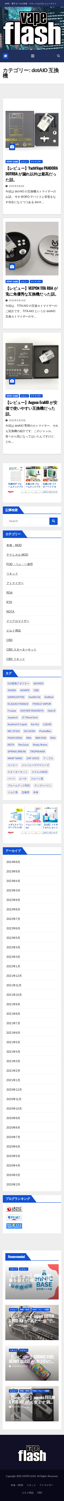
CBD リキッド (15, 659)
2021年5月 (13, 1042)
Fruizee (12, 710)
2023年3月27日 (20, 1407)
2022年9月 (13, 899)
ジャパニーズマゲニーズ (35, 765)
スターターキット (18, 771)
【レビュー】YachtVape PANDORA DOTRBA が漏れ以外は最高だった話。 (32, 173)
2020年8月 (13, 1127)
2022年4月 (13, 947)
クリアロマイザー (18, 621)
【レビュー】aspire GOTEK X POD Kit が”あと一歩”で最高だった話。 (31, 1320)
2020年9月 (13, 1118)
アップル (48, 758)
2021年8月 (13, 1013)
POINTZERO (15, 737)
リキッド (12, 573)
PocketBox (45, 731)
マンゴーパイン (43, 785)
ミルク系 (13, 792)
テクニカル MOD (17, 554)
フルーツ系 (37, 778)
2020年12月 (14, 1089)
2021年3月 (13, 1061)
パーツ (11, 778)
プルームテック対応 (19, 785)
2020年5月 (13, 1156)
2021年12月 (14, 975)
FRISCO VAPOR (42, 703)
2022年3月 (13, 956)
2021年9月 (13, 1004)
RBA (28, 737)
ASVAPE (25, 690)
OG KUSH (29, 731)
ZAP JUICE (32, 758)
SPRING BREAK (17, 751)
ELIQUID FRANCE (18, 703)
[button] (58, 55)
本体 (35, 792)
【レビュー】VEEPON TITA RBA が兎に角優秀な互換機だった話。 (32, 291)
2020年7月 (13, 1137)
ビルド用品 (13, 630)
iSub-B (51, 710)
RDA (9, 592)
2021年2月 (13, 1070)
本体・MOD (14, 545)
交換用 (25, 792)
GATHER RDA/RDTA (32, 710)
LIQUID (47, 724)
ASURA (12, 690)
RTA (9, 602)
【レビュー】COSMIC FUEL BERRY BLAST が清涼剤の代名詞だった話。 (31, 1361)
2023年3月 (13, 890)
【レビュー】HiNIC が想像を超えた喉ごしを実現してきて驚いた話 (32, 1279)
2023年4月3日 (20, 1366)
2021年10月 (14, 994)
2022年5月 (13, 937)
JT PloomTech (30, 717)
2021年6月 (13, 1032)
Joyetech (13, 717)
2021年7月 (13, 1023)
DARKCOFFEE (16, 697)
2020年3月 (13, 1175)
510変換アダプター (18, 683)
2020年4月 (13, 1165)
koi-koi (35, 724)
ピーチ (23, 778)
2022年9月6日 (16, 186)
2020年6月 (13, 1146)
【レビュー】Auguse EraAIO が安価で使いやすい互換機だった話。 (31, 407)
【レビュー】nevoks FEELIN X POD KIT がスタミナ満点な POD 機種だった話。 (32, 1401)
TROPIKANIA (37, 751)
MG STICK (14, 731)
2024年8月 (13, 862)
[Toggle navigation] (33, 56)
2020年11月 (14, 1099)
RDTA (10, 611)
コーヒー (13, 765)
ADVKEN (38, 683)
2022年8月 (13, 909)
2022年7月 (13, 918)
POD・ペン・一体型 (19, 564)
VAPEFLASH (29, 1476)
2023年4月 (13, 880)
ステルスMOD (39, 771)
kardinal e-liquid (17, 724)
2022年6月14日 (17, 300)
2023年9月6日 (20, 1325)
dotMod (48, 697)
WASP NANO (15, 758)
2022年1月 (13, 966)
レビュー (24, 161)
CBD (9, 640)
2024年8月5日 (20, 1285)
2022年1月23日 (17, 420)
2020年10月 (14, 1108)
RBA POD (40, 737)
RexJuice (23, 744)
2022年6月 (13, 928)
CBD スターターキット (21, 649)
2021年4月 (13, 1051)
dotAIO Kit (34, 697)
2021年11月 (14, 985)
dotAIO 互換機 (12, 161)
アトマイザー (36, 161)
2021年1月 (13, 1080)
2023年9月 (13, 871)
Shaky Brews (40, 744)
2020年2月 (13, 1184)
